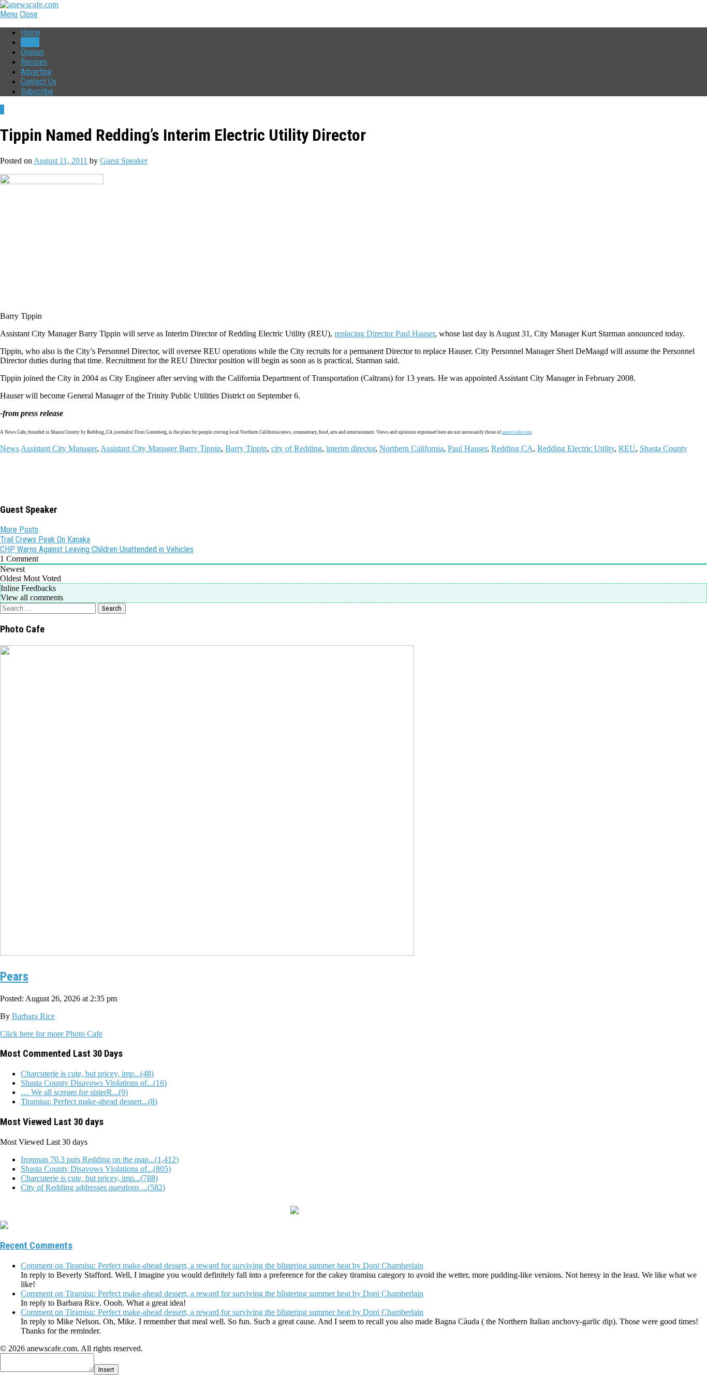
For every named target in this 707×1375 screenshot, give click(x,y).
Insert (106, 1369)
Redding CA (512, 448)
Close (29, 14)
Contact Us (38, 81)
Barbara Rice (33, 1016)
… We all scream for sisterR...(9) (74, 1092)
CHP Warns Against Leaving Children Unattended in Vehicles (97, 549)
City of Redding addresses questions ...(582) (93, 1187)
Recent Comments (36, 1245)
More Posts (19, 530)
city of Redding (296, 448)
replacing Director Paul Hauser (384, 333)
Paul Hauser (467, 448)
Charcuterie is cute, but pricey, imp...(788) (89, 1178)
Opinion (32, 52)
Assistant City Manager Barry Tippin (160, 448)
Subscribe (37, 91)
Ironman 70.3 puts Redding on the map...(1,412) (100, 1159)
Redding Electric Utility (575, 448)
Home (30, 32)
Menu (9, 14)
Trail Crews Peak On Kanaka (45, 539)
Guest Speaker (124, 160)
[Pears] (207, 951)
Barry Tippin (246, 448)
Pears (14, 976)
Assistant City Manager (59, 448)
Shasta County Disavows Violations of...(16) (94, 1082)
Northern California (411, 448)
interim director (350, 448)
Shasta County (663, 448)
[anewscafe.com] (29, 4)
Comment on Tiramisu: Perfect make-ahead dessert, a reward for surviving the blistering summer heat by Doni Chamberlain (222, 1265)
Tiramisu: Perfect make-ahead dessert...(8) (89, 1101)
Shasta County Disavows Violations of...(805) (96, 1168)
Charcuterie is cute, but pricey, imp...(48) (87, 1073)
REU (627, 448)
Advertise (36, 72)
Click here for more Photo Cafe (51, 1033)
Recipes (34, 62)
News (30, 42)
